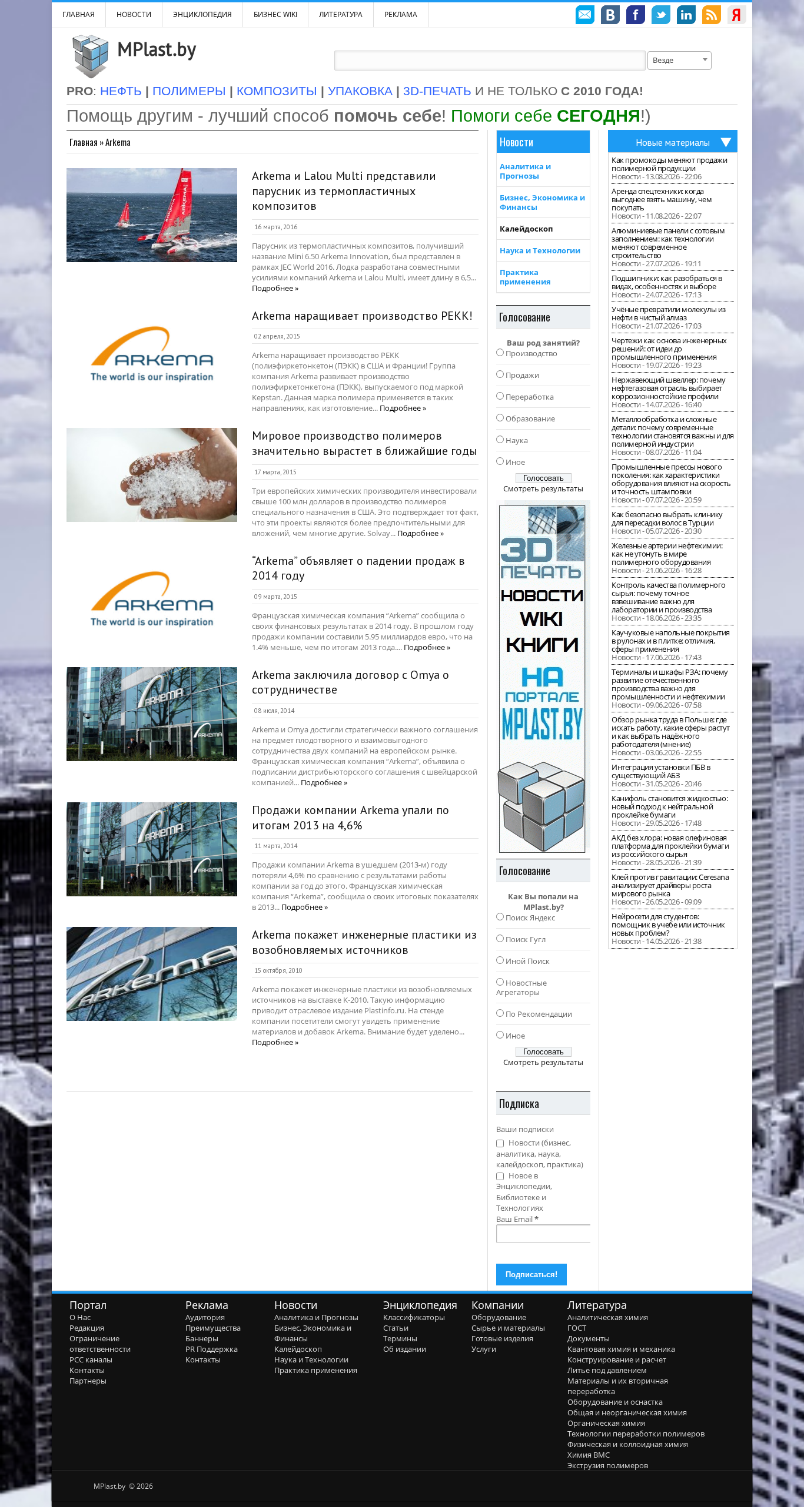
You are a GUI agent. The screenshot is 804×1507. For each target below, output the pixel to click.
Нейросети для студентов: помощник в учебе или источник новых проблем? (668, 924)
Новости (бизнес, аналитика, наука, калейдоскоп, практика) (539, 1153)
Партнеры (88, 1380)
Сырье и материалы (508, 1327)
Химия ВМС (588, 1454)
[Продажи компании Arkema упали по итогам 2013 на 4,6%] (152, 849)
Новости (134, 14)
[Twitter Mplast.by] (661, 16)
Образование (530, 418)
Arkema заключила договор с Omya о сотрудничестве (350, 682)
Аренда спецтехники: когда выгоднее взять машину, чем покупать (662, 199)
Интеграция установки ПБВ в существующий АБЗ (661, 771)
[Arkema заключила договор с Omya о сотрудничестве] (152, 714)
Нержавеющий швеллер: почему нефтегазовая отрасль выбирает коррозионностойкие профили (669, 387)
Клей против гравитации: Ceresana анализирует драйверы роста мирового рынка (670, 885)
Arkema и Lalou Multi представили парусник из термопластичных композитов (344, 190)
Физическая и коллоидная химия (627, 1444)
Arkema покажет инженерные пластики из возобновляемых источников (364, 942)
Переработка (530, 396)
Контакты (87, 1370)
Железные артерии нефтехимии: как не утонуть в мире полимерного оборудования (667, 553)
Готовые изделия (502, 1338)
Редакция (86, 1327)
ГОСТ (576, 1327)
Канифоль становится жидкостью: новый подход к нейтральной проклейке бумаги (669, 806)
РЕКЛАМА (400, 14)
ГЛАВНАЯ (78, 14)
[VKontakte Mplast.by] (610, 16)
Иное (515, 462)
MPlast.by (156, 48)
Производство (531, 353)
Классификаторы (414, 1317)
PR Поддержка (211, 1349)
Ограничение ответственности (100, 1343)
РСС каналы (90, 1359)
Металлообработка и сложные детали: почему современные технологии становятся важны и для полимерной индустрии (673, 431)
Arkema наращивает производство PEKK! (362, 315)
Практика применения (525, 277)
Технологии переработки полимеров (636, 1433)
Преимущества (213, 1327)
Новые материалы (673, 142)
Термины (400, 1338)
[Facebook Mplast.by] (635, 16)
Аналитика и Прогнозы (525, 171)
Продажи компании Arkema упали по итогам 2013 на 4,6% (350, 817)
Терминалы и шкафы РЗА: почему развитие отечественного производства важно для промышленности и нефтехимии (670, 684)
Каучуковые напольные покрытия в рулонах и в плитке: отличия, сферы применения (671, 640)
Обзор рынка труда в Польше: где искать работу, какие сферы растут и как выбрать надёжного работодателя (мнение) (671, 731)
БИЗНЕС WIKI (275, 14)
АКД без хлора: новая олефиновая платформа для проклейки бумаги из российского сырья (670, 845)
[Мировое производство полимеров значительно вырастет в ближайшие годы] (152, 475)
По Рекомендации (539, 1014)
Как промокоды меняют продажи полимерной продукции (669, 164)
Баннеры (201, 1338)
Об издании (404, 1349)
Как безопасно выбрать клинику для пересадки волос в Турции (667, 518)
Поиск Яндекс (530, 917)
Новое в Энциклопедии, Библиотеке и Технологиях (524, 1192)
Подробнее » (275, 288)
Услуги (483, 1349)
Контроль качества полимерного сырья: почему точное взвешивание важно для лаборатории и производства (669, 597)
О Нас (80, 1317)
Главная (83, 141)
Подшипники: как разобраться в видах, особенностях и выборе (667, 282)
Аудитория (205, 1317)
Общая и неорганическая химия (627, 1412)
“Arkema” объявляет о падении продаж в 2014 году (358, 568)
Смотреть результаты (543, 488)
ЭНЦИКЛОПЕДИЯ (202, 14)
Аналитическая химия (607, 1317)
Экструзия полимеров (607, 1465)
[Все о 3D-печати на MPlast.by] (543, 676)
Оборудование (498, 1317)
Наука (517, 440)
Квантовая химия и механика (621, 1349)
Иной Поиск (528, 961)
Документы (588, 1338)
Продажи (522, 375)
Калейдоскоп (526, 228)
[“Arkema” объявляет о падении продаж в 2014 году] (152, 600)
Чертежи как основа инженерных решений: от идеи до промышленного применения (669, 348)
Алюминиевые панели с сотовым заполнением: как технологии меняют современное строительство (668, 242)
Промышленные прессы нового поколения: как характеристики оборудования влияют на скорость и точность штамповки (671, 479)
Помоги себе (545, 115)
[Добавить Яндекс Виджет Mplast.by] (736, 16)
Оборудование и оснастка (615, 1402)
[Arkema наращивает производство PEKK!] (152, 355)
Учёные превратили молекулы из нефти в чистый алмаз (669, 313)
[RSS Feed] (711, 16)
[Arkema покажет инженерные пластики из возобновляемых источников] (152, 974)
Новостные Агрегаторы (521, 987)
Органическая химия (606, 1423)
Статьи (395, 1327)
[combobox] (679, 60)
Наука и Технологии (540, 250)
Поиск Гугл (526, 939)
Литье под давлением (607, 1370)
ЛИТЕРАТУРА (341, 14)
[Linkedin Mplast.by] (686, 16)
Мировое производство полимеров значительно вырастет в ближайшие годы (364, 443)
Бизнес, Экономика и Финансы (542, 202)
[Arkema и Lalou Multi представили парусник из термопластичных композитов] (152, 215)
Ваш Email (517, 1219)
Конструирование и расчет (616, 1359)
